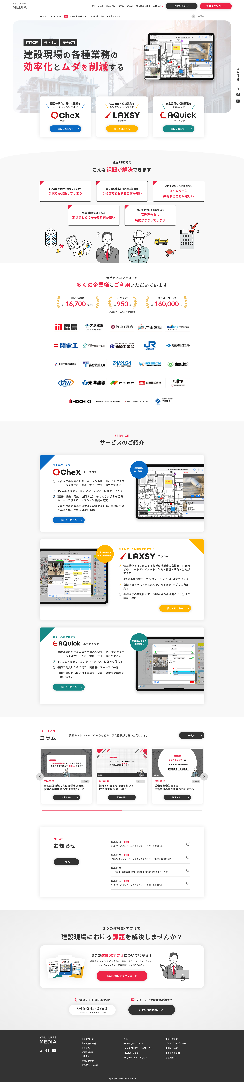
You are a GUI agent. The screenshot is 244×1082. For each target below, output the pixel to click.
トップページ (88, 1038)
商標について (171, 1048)
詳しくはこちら (65, 128)
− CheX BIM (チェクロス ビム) (137, 1048)
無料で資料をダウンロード (122, 976)
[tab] (82, 810)
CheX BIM (110, 6)
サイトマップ (171, 1038)
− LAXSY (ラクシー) (133, 1052)
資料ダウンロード (215, 6)
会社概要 (169, 1057)
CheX (100, 6)
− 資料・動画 (87, 1052)
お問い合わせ (181, 6)
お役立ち (157, 6)
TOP (94, 6)
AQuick (130, 6)
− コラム (85, 1055)
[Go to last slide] (40, 777)
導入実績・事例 (143, 6)
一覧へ (201, 16)
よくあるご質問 (172, 1052)
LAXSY (121, 6)
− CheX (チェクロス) (133, 1043)
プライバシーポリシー (175, 1043)
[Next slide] (193, 16)
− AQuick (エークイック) (135, 1057)
